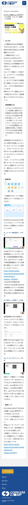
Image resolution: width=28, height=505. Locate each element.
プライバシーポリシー (6, 497)
